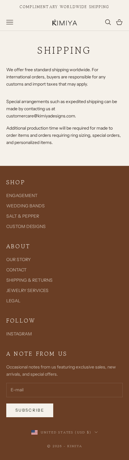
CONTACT (16, 270)
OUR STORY (18, 259)
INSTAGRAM (19, 334)
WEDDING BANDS (25, 206)
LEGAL (13, 301)
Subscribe (29, 410)
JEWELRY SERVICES (27, 290)
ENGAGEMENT (22, 195)
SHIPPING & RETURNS (29, 280)
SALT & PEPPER (22, 216)
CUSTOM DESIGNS (26, 226)
